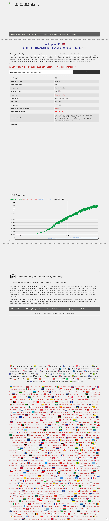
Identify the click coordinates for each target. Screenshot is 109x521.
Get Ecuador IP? (84, 427)
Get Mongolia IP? (37, 463)
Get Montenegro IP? (43, 432)
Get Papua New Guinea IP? (26, 402)
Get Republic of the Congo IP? (34, 486)
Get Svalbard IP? (29, 468)
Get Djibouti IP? (69, 511)
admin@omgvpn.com (71, 309)
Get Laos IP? (53, 407)
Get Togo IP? (31, 499)
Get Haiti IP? (73, 425)
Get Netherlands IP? (31, 410)
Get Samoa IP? (74, 437)
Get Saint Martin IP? (34, 481)
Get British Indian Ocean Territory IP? (27, 511)
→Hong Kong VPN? (84, 366)
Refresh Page (33, 34)
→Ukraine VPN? (63, 381)
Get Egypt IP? (69, 443)
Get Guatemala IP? (33, 506)
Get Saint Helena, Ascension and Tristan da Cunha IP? (34, 422)
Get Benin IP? (65, 387)
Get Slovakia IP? (72, 488)
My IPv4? (44, 34)
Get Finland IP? (19, 509)
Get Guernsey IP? (72, 450)
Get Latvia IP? (35, 387)
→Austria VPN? (60, 379)
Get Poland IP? (55, 486)
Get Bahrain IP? (76, 514)
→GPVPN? (64, 369)
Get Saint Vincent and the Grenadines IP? (42, 478)
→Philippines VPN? (38, 369)
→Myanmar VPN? (41, 366)
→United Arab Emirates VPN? (22, 366)
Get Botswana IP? (55, 509)
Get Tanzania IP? (68, 430)
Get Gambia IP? (89, 437)
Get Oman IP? (27, 392)
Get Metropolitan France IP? (68, 504)
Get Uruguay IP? (85, 471)
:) (27, 4)
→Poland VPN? (20, 379)
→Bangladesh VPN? (80, 376)
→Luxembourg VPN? (85, 379)
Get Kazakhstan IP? (42, 412)
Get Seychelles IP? (80, 404)
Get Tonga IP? (45, 468)
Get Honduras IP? (89, 465)
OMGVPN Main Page (18, 34)
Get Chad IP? (87, 445)
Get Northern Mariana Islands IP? (86, 402)
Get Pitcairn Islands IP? (52, 445)
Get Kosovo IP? (71, 491)
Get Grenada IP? (85, 389)
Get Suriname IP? (63, 499)
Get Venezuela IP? (85, 460)
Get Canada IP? (60, 514)
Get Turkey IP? (73, 465)
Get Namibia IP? (89, 425)
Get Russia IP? (35, 471)
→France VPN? (70, 366)
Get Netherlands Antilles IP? (87, 468)
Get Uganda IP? (67, 417)
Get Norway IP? (18, 415)
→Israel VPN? (57, 374)
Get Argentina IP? (85, 422)
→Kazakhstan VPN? (71, 374)
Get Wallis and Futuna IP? (53, 410)
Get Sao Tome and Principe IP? (88, 420)
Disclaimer (56, 309)
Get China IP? (21, 397)
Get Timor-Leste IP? (65, 496)
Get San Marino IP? (23, 412)
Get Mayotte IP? (26, 432)
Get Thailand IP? (35, 415)
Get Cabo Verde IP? (84, 516)
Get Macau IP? (63, 404)
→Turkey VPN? (53, 369)
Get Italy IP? (21, 504)
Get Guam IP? (53, 427)
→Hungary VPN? (86, 374)
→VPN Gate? (79, 371)
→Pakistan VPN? (52, 376)
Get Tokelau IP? (85, 407)
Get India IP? (65, 501)
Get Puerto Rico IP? (52, 443)
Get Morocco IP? (61, 432)
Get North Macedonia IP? (56, 394)
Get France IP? (27, 488)
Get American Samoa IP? (76, 410)
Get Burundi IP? (71, 486)
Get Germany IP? (47, 476)
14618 (57, 108)
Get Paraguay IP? (58, 425)
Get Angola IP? (38, 455)
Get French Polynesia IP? (75, 435)
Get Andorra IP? (68, 440)
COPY (84, 48)
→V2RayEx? (71, 379)
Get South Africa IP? (87, 476)
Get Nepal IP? (79, 397)
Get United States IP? (32, 465)
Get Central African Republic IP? (83, 519)
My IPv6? (54, 34)
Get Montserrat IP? (76, 394)
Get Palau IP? (53, 463)
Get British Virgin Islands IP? (37, 519)
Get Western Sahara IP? (54, 465)
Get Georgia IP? (53, 455)
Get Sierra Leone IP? (29, 450)
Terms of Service (17, 309)
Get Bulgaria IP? (27, 514)
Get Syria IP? (67, 493)
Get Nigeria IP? (68, 427)
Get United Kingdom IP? (66, 476)
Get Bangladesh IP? (45, 496)
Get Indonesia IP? (49, 501)
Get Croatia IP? (44, 458)
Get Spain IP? (82, 493)
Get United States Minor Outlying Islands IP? (43, 491)
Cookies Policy (44, 309)
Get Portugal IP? (85, 440)
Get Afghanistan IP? (37, 435)
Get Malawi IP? (46, 483)
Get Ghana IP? (50, 387)
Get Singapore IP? (30, 476)
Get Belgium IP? (44, 514)
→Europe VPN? (16, 374)
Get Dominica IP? (19, 435)
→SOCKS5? (73, 369)
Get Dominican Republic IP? (85, 387)
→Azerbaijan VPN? (92, 371)
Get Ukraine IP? (18, 387)
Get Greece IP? (53, 511)
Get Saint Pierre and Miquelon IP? (64, 453)
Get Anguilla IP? (92, 506)
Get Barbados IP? (66, 516)
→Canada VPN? (50, 381)
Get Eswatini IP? (22, 394)
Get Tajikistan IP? (37, 437)
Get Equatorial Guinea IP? (51, 450)
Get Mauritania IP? (66, 422)
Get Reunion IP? (70, 455)
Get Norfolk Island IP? (86, 417)
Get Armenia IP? (49, 448)
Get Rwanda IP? (42, 392)
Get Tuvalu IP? (80, 499)
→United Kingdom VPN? (88, 369)
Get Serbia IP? (55, 435)
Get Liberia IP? (77, 399)
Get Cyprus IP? (19, 516)
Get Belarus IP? (72, 445)
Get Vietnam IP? (68, 463)
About (74, 34)
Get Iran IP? (87, 415)
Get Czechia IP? (19, 471)
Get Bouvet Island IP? (70, 415)
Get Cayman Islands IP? (62, 412)
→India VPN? (33, 379)
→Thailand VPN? (43, 374)
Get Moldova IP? (66, 473)
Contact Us (86, 309)
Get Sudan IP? (29, 458)
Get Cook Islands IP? (35, 460)
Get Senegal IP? (89, 450)
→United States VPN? (49, 371)
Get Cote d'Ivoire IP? (40, 399)
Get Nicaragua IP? (33, 473)
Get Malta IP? (66, 420)
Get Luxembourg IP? (69, 481)
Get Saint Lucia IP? (35, 430)
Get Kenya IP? (32, 445)
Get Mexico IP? (35, 389)
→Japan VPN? (27, 376)
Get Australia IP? (51, 389)
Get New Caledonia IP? (80, 483)
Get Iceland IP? (89, 504)
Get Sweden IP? (62, 483)
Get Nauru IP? (35, 440)
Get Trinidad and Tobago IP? (66, 458)
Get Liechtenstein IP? (64, 468)
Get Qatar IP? (94, 435)
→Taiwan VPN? (66, 376)
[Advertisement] (54, 20)
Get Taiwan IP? (86, 491)
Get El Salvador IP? (31, 448)
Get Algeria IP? (38, 407)
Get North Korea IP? (74, 506)
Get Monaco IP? (50, 473)
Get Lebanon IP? (68, 389)
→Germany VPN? (29, 374)
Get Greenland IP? (50, 420)
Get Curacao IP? (81, 501)
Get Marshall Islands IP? (37, 453)
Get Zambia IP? (34, 404)
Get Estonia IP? (86, 511)
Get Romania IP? (85, 430)
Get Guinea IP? (18, 404)
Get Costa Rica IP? (66, 448)
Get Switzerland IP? (31, 493)
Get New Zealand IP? (62, 397)
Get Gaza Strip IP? (68, 471)
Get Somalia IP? (84, 478)
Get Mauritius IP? (60, 399)
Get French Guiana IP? (53, 506)
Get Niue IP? (49, 404)
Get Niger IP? (52, 481)
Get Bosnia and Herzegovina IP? (49, 488)
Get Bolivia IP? (84, 448)
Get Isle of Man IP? (37, 509)
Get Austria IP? (53, 460)
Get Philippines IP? (57, 437)
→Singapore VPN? (56, 366)
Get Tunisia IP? (46, 499)
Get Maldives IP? (19, 437)
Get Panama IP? (87, 458)
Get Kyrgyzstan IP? (46, 402)
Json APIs (64, 34)
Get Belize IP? (51, 471)
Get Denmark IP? (60, 519)
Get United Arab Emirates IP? (35, 425)
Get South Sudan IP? (36, 427)
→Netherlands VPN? (31, 371)
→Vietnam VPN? (46, 379)
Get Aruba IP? (68, 478)
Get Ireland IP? (92, 509)
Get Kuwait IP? (51, 415)
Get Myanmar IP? (68, 407)
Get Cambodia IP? (89, 488)
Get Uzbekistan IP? (50, 493)
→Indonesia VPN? (22, 369)
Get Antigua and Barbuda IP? (42, 504)
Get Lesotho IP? (21, 399)
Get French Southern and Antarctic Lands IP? (39, 417)
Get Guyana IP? (84, 443)
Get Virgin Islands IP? (25, 496)
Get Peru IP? (37, 394)
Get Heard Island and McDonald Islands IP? (68, 392)
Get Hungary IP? (92, 514)
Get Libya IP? (63, 402)
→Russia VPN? (37, 381)
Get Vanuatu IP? (51, 440)
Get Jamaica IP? (85, 463)
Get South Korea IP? (28, 483)
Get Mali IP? (95, 432)
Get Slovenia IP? (88, 453)
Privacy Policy (31, 309)
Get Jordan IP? (52, 430)
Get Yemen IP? (69, 460)
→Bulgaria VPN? (77, 381)
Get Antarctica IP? (88, 455)
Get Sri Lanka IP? (79, 432)
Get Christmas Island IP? (41, 397)
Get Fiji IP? (34, 516)
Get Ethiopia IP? (83, 473)
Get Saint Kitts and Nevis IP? (87, 412)
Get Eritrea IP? (49, 516)
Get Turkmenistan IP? (29, 501)
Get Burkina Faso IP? (74, 509)
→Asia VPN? (39, 376)
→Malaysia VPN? (65, 371)
